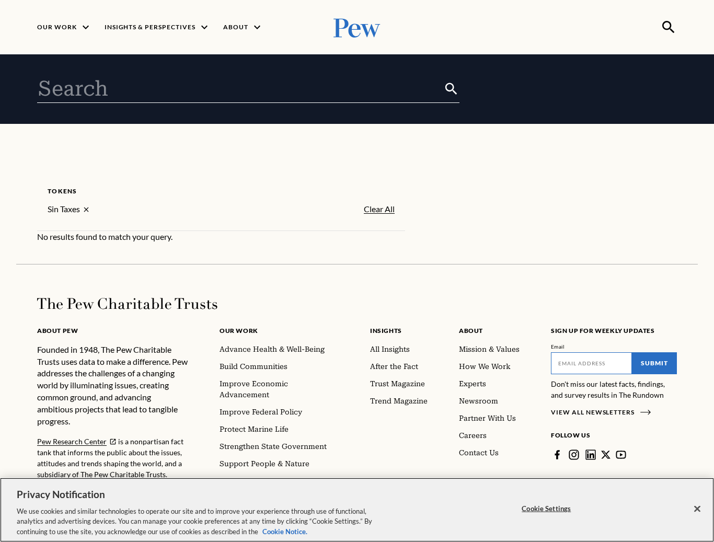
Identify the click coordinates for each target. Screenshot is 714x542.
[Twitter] (606, 454)
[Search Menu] (668, 27)
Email (558, 346)
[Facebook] (557, 454)
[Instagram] (574, 454)
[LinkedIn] (590, 454)
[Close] (697, 509)
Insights (386, 331)
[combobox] (240, 88)
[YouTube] (621, 454)
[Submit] (451, 88)
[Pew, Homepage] (357, 27)
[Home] (127, 303)
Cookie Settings (546, 508)
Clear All (379, 209)
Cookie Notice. (284, 531)
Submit (654, 363)
